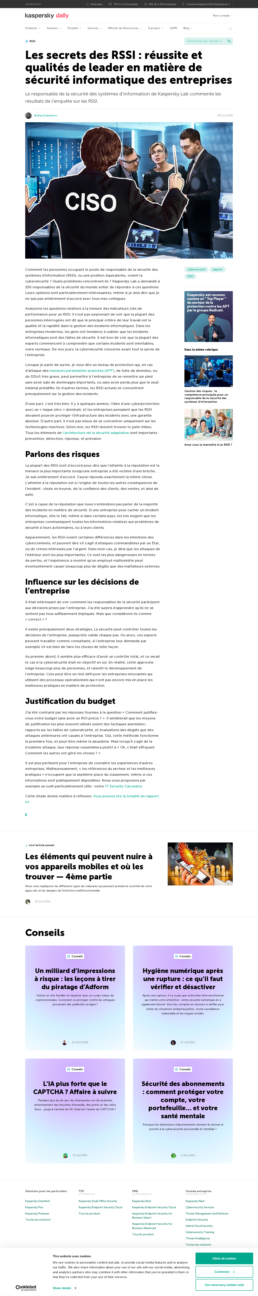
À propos (154, 28)
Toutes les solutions (38, 1219)
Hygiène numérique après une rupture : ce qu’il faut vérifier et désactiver (183, 979)
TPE (81, 1191)
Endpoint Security (197, 1219)
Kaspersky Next (141, 1201)
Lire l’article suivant (41, 845)
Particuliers (96, 4)
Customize (222, 1271)
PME (135, 1191)
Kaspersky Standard (37, 1201)
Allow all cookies (224, 1258)
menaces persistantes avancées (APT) (82, 370)
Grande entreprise (198, 1191)
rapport (218, 269)
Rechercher (229, 41)
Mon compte (221, 15)
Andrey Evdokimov (45, 115)
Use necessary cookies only (224, 1285)
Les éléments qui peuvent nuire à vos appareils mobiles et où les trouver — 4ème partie (89, 866)
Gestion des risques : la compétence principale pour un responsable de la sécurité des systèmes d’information (206, 397)
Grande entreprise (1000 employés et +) (208, 4)
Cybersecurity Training (200, 1232)
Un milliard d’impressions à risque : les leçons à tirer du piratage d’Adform (75, 979)
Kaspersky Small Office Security (98, 1201)
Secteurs (52, 28)
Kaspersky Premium (37, 1213)
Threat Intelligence (198, 1238)
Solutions (31, 28)
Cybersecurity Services (200, 1207)
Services (92, 28)
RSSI (32, 41)
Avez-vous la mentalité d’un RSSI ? (208, 444)
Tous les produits (89, 1213)
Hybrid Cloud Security (199, 1225)
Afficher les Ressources (123, 28)
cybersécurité (196, 269)
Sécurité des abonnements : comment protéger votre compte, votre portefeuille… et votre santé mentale (183, 1100)
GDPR (173, 28)
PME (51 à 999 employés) (162, 4)
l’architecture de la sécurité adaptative (96, 433)
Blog (186, 28)
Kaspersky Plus (34, 1207)
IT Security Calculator (123, 786)
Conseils (77, 956)
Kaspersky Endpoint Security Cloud (100, 1207)
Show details (62, 1288)
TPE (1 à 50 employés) (126, 4)
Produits (73, 28)
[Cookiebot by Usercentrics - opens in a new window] (26, 1288)
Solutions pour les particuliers (46, 1191)
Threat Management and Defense (207, 1213)
